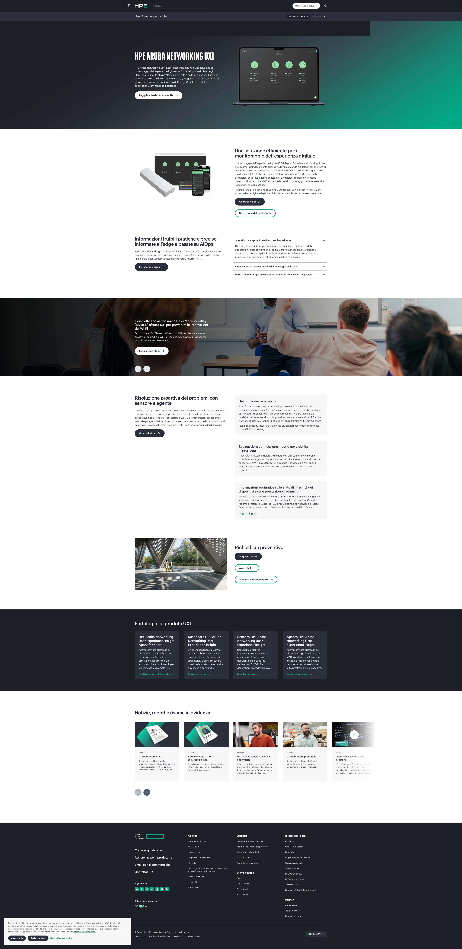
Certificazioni (291, 905)
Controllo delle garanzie (247, 863)
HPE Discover (243, 883)
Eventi (239, 878)
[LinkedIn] (137, 889)
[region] (231, 337)
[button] (129, 6)
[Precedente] (138, 369)
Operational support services (250, 841)
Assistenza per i (152, 857)
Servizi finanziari (292, 868)
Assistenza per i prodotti (248, 852)
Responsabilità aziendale (199, 857)
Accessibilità (193, 847)
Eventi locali (242, 889)
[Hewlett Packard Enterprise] (141, 6)
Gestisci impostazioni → (61, 938)
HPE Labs (192, 863)
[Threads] (152, 889)
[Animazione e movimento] (141, 906)
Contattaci (290, 841)
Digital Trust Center (294, 847)
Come (146, 850)
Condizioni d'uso (150, 936)
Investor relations (196, 876)
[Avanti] (146, 792)
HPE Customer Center (295, 879)
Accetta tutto (17, 938)
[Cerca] (153, 5)
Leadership (193, 882)
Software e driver (244, 857)
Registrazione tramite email (297, 857)
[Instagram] (147, 889)
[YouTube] (162, 889)
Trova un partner (292, 911)
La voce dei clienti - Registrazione (300, 890)
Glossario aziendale (294, 863)
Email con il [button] (152, 864)
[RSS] (167, 889)
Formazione (290, 852)
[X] (142, 889)
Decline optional (38, 938)
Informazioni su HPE (197, 841)
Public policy (193, 887)
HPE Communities (293, 874)
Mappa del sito (194, 936)
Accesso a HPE (292, 884)
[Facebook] (157, 889)
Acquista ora (319, 16)
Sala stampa (242, 894)
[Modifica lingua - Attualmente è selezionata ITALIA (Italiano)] (326, 5)
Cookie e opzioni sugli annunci (172, 936)
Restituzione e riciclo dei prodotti (252, 847)
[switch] (140, 906)
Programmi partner (294, 916)
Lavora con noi (195, 852)
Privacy (137, 936)
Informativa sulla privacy (85, 931)
